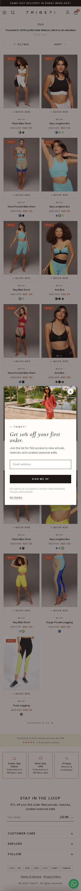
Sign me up (40, 479)
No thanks (16, 497)
